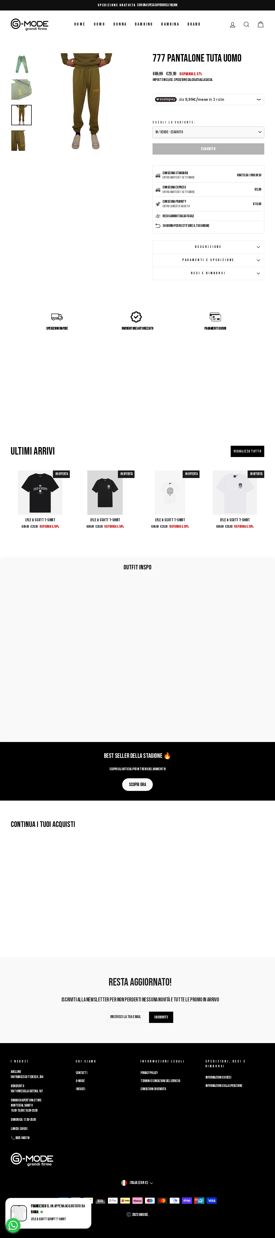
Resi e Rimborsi (208, 273)
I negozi (80, 1089)
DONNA (120, 24)
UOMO (99, 24)
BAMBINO (144, 24)
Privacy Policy (148, 1073)
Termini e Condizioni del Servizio (160, 1081)
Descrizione (208, 247)
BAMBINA (170, 24)
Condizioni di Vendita (153, 1089)
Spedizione (180, 80)
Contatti (81, 1073)
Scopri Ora (137, 784)
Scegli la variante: (174, 122)
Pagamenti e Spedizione (208, 260)
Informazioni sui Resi (218, 1077)
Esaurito (208, 149)
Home (80, 24)
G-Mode (80, 1081)
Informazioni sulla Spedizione (223, 1086)
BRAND (194, 24)
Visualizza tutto (247, 451)
